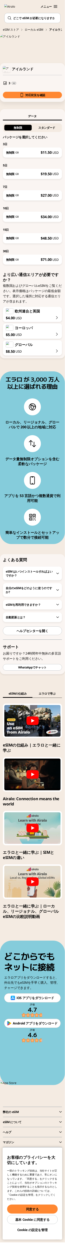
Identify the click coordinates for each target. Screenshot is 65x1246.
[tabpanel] (32, 192)
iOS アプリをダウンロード (35, 998)
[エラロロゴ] (11, 6)
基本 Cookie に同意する (32, 1219)
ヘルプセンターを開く (32, 631)
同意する (32, 1209)
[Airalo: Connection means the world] (32, 774)
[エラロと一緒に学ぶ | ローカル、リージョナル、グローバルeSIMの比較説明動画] (32, 882)
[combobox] (32, 18)
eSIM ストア (11, 30)
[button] (55, 6)
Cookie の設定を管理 (32, 1230)
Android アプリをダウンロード (35, 1023)
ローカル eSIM (34, 30)
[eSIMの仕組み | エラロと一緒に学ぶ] (32, 721)
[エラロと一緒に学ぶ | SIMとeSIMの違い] (32, 828)
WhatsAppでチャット (32, 667)
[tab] (32, 116)
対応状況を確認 (35, 95)
